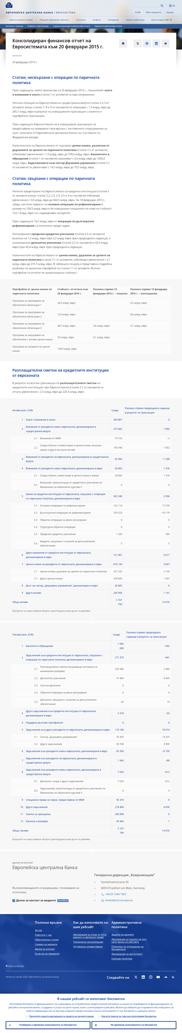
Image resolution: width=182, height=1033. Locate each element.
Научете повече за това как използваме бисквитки (128, 1016)
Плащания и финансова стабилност (54, 20)
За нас (38, 930)
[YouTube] (158, 977)
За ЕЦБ (137, 12)
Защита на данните (123, 935)
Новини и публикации (135, 20)
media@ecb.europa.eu (119, 900)
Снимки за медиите (46, 944)
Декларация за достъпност (127, 954)
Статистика (81, 20)
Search (162, 5)
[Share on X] (138, 43)
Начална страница (14, 26)
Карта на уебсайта (16, 966)
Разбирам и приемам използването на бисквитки (48, 1025)
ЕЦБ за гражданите (153, 12)
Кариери (170, 12)
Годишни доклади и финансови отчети (71, 26)
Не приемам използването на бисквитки (134, 1025)
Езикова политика (122, 959)
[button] (167, 5)
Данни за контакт (45, 949)
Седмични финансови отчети (108, 26)
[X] (136, 977)
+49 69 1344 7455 (115, 894)
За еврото (97, 20)
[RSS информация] (173, 977)
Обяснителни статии (47, 940)
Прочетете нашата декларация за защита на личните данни (61, 1016)
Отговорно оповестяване (88, 947)
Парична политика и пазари (21, 20)
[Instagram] (150, 977)
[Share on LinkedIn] (156, 43)
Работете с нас (43, 935)
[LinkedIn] (143, 977)
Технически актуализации (88, 942)
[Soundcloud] (165, 977)
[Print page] (123, 43)
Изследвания (113, 20)
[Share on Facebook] (147, 43)
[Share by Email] (166, 43)
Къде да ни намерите (47, 954)
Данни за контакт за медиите (36, 900)
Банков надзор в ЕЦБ (160, 20)
